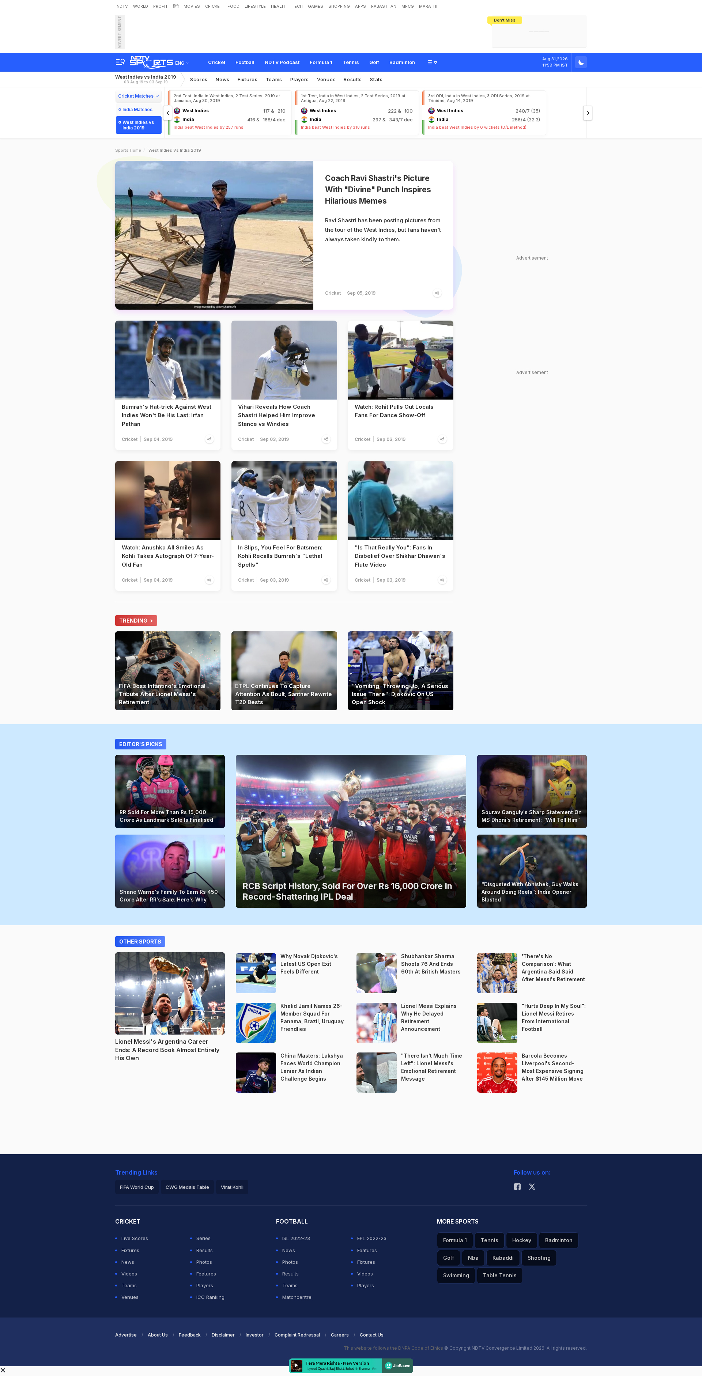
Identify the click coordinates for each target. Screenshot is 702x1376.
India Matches (137, 109)
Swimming (456, 1275)
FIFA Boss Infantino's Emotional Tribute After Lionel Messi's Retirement (162, 694)
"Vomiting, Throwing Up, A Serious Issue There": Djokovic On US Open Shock (400, 694)
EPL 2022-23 (371, 1238)
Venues (326, 79)
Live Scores (134, 1238)
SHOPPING (339, 6)
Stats (376, 79)
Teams (129, 1285)
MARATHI (428, 6)
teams (274, 79)
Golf (374, 62)
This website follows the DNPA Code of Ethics (394, 1348)
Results (353, 79)
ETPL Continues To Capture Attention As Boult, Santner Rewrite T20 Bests (283, 694)
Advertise (126, 1335)
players (299, 79)
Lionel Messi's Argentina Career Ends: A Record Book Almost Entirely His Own (167, 1050)
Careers (340, 1335)
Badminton (402, 62)
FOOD (233, 6)
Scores (199, 79)
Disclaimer (223, 1335)
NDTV (122, 6)
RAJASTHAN (383, 6)
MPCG (407, 6)
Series (203, 1238)
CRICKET (213, 6)
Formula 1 (321, 62)
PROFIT (160, 6)
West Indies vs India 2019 (145, 79)
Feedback (190, 1335)
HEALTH (279, 6)
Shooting (539, 1258)
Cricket (216, 62)
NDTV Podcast (282, 62)
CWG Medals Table (187, 1187)
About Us (158, 1335)
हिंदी (175, 6)
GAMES (315, 6)
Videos (129, 1274)
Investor (255, 1335)
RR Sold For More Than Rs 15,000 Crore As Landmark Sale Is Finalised (166, 816)
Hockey (521, 1240)
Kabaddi (503, 1258)
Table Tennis (500, 1275)
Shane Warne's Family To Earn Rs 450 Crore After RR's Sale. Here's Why (169, 896)
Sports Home (128, 150)
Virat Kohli (232, 1187)
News (223, 79)
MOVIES (192, 6)
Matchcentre (297, 1297)
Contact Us (372, 1335)
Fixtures (248, 79)
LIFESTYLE (255, 6)
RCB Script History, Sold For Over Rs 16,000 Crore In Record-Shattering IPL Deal (347, 891)
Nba (473, 1258)
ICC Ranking (210, 1297)
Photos (204, 1262)
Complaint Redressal (297, 1335)
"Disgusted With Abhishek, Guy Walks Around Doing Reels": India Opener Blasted (530, 892)
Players (204, 1285)
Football (244, 62)
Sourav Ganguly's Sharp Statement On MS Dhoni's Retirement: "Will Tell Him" (532, 816)
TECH (297, 6)
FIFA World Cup (137, 1187)
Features (206, 1274)
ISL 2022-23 (296, 1238)
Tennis (351, 62)
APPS (360, 6)
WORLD (140, 6)
